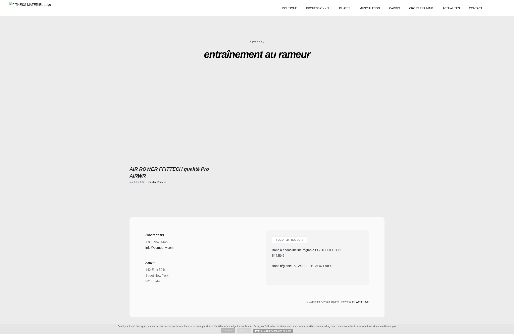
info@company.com (159, 247)
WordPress (362, 301)
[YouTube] (270, 301)
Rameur (161, 182)
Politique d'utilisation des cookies (273, 331)
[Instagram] (261, 301)
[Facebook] (243, 301)
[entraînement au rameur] (170, 119)
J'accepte (228, 330)
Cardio (152, 182)
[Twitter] (252, 301)
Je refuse (244, 330)
